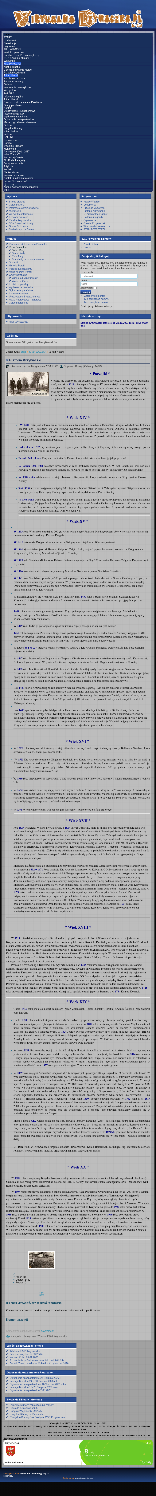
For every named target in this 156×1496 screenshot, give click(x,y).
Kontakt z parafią (18, 284)
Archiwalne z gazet (14, 78)
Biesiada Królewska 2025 (23, 1408)
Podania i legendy (13, 81)
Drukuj (79, 366)
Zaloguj (86, 292)
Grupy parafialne (13, 105)
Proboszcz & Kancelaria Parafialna (23, 102)
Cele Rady (17, 256)
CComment (47, 1330)
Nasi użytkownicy (18, 321)
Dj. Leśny (9, 184)
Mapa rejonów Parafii (20, 271)
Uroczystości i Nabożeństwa (19, 110)
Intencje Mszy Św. (14, 113)
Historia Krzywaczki (94, 211)
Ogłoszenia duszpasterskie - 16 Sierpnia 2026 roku (38, 1384)
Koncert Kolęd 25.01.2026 (24, 1357)
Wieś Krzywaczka (14, 52)
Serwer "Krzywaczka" (15, 181)
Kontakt (8, 108)
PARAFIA (9, 93)
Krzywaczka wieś (18, 217)
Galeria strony (16, 204)
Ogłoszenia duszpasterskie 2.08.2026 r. (31, 1390)
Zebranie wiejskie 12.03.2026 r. (27, 1354)
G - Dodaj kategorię (14, 160)
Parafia (8, 143)
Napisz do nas (12, 172)
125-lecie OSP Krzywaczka (25, 1351)
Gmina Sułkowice (18, 226)
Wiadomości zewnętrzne (17, 87)
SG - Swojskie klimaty (21, 223)
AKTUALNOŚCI (12, 49)
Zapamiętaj (86, 287)
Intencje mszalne (18, 293)
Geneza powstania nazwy (18, 69)
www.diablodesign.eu (84, 1478)
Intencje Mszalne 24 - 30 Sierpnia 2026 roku (34, 1381)
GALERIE (9, 137)
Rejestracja (10, 43)
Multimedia (10, 148)
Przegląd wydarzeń (14, 72)
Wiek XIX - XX (12, 154)
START (8, 37)
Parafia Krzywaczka (20, 220)
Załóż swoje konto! (94, 295)
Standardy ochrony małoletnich (29, 259)
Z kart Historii (91, 244)
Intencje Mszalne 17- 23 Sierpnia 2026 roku (33, 1387)
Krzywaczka (10, 140)
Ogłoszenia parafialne (21, 290)
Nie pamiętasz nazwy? (96, 298)
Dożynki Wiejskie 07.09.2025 (26, 1411)
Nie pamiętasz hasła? (96, 302)
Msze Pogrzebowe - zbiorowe (25, 299)
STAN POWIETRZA (95, 229)
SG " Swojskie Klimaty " (17, 58)
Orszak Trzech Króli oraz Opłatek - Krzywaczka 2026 (39, 1363)
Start (23, 351)
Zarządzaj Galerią (13, 157)
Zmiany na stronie (14, 175)
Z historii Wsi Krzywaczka (52, 1336)
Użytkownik (10, 40)
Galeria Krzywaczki (94, 223)
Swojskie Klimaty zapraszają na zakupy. (32, 1405)
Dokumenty (90, 204)
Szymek (68, 366)
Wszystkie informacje (21, 214)
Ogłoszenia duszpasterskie (19, 119)
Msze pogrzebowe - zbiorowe (20, 122)
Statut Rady (18, 253)
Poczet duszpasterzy (20, 268)
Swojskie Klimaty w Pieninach (26, 1414)
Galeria (8, 84)
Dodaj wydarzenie (13, 163)
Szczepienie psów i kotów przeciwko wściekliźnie (37, 1360)
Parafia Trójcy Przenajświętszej (21, 55)
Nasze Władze (12, 66)
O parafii (13, 262)
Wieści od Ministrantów (24, 278)
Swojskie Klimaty (13, 128)
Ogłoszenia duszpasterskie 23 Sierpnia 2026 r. (35, 1377)
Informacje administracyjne (24, 207)
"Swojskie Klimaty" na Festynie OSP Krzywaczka (37, 1417)
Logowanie (9, 46)
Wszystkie (9, 60)
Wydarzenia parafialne (16, 116)
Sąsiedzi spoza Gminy (21, 229)
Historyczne (29, 1336)
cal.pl (7, 190)
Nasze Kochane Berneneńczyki (21, 187)
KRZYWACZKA (12, 63)
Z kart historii (11, 75)
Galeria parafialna (18, 302)
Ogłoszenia (90, 220)
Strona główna (17, 201)
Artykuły (8, 166)
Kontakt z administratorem (18, 178)
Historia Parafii (17, 265)
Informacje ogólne (13, 96)
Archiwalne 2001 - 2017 (16, 151)
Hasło (83, 280)
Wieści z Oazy (20, 281)
